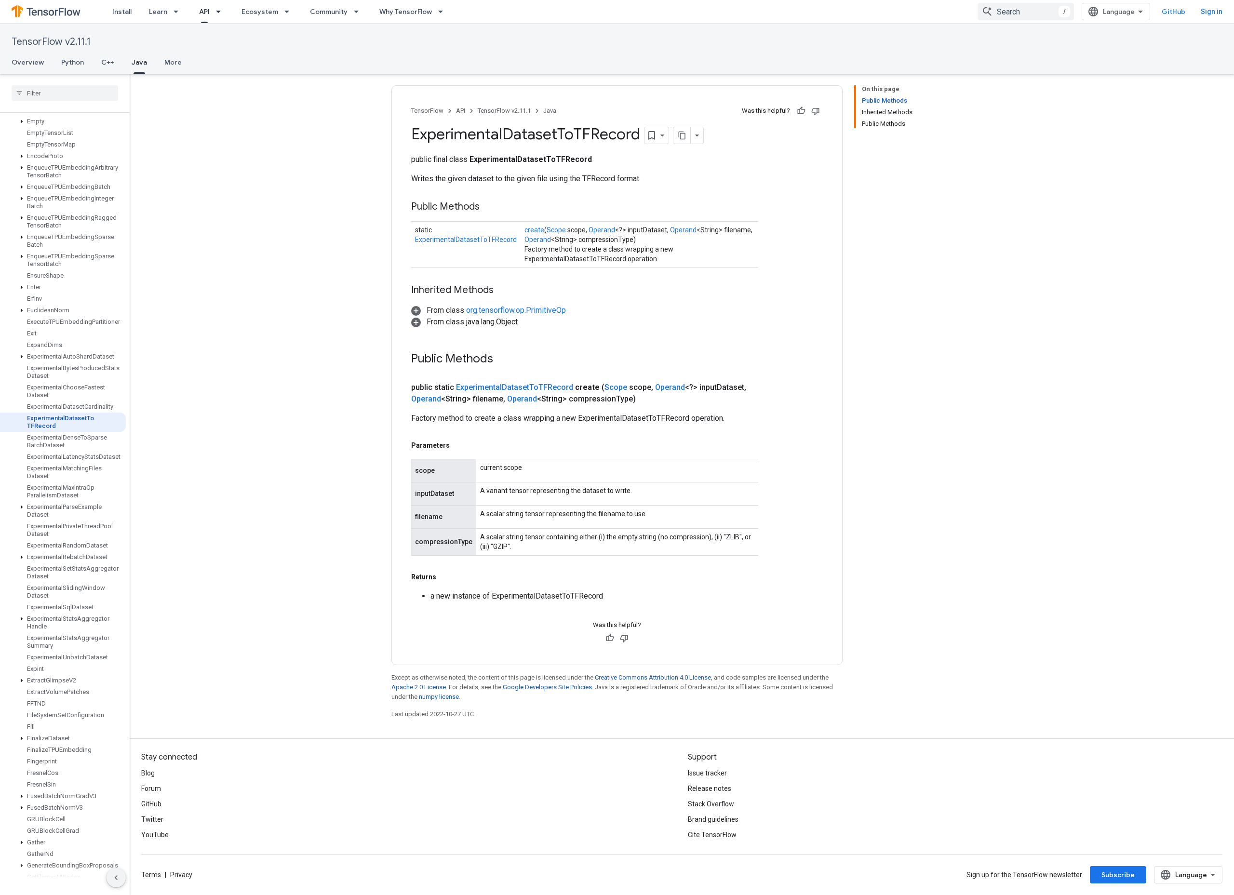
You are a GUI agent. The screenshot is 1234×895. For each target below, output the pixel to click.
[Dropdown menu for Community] (359, 11)
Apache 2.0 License (418, 687)
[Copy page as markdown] (682, 135)
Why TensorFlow (405, 11)
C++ (107, 62)
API (204, 11)
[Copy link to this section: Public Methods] (489, 207)
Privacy (181, 875)
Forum (151, 788)
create (534, 230)
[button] (63, 121)
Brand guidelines (713, 819)
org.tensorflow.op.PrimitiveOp (516, 310)
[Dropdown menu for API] (221, 11)
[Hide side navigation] (116, 877)
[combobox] (1026, 11)
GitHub (1173, 11)
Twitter (152, 819)
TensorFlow (427, 110)
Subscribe (1118, 874)
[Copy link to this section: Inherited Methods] (503, 290)
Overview (28, 62)
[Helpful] (801, 111)
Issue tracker (707, 773)
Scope (556, 230)
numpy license (439, 696)
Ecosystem (259, 11)
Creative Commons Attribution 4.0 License (653, 677)
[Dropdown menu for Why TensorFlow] (443, 11)
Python (72, 62)
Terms (151, 875)
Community (329, 11)
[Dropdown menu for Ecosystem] (289, 11)
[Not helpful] (815, 111)
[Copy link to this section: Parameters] (459, 445)
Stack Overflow (711, 804)
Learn (158, 11)
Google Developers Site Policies (547, 687)
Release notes (709, 788)
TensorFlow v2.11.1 (51, 42)
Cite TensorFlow (712, 835)
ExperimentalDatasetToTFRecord (466, 239)
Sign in (1211, 11)
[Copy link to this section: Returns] (446, 577)
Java (139, 62)
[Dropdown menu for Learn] (178, 11)
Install (122, 11)
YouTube (155, 835)
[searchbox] (65, 93)
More (173, 62)
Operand (602, 230)
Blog (148, 773)
